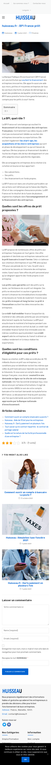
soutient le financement (32, 80)
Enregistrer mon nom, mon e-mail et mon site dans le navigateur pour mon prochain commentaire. (25, 650)
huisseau (8, 33)
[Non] (47, 754)
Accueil (6, 3)
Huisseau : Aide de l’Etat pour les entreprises (24, 420)
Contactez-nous (39, 3)
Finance (35, 33)
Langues (25, 10)
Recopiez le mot (15, 658)
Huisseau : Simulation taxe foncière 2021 (25, 539)
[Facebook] (9, 724)
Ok (25, 759)
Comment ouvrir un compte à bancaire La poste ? (26, 417)
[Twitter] (4, 724)
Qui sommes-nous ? (21, 3)
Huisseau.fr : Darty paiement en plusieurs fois (24, 423)
